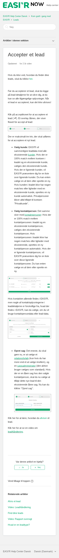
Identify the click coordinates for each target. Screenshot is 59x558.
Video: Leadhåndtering (19, 507)
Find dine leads (15, 513)
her (30, 78)
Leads (16, 20)
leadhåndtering (15, 431)
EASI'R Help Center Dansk (15, 16)
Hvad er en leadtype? (19, 524)
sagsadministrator (26, 365)
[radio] (21, 467)
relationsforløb (21, 358)
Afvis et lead (14, 501)
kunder (31, 154)
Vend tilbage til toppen (19, 481)
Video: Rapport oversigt (20, 519)
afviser (43, 418)
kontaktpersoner (33, 214)
